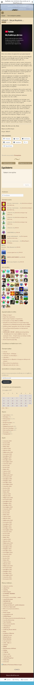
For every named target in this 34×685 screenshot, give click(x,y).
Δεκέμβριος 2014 (7, 524)
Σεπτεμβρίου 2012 (8, 575)
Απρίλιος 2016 (7, 494)
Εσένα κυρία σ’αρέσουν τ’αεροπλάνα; (13, 319)
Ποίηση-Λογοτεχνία (8, 426)
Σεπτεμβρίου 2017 (8, 461)
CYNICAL (5, 652)
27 (12, 405)
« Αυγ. (3, 408)
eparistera (5, 644)
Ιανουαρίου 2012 (7, 579)
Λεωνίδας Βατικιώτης (8, 620)
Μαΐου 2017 (6, 469)
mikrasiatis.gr (6, 627)
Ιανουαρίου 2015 (7, 522)
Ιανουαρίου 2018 (7, 454)
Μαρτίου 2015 (7, 518)
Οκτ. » (7, 408)
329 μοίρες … (6, 357)
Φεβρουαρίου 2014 (8, 543)
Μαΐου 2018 (6, 446)
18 (3, 403)
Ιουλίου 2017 (6, 465)
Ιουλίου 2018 (6, 443)
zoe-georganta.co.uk (8, 614)
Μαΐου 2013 (6, 560)
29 (21, 405)
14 (17, 401)
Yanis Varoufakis (7, 622)
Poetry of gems (6, 612)
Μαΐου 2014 (6, 537)
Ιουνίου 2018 (6, 444)
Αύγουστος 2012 (7, 577)
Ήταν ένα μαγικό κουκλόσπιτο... (11, 608)
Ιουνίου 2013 (6, 558)
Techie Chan (6, 660)
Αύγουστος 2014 (7, 531)
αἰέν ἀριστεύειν (7, 641)
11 (3, 401)
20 (12, 403)
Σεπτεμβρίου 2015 (8, 507)
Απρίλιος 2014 (7, 539)
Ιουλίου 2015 (6, 511)
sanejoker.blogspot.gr (8, 658)
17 (30, 401)
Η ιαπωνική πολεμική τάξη (10, 339)
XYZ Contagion (7, 591)
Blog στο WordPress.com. (12, 675)
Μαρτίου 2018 (7, 450)
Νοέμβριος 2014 (7, 526)
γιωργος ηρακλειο (11, 252)
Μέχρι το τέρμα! (7, 315)
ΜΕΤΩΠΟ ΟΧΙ (6, 601)
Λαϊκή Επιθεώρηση (8, 599)
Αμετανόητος (6, 415)
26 (8, 405)
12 (8, 401)
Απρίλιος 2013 (7, 562)
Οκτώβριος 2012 (7, 573)
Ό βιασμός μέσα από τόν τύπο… (11, 365)
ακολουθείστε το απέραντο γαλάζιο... (11, 369)
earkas (10, 22)
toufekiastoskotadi (7, 603)
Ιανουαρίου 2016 (7, 499)
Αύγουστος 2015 (7, 509)
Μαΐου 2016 (6, 492)
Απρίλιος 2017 (7, 471)
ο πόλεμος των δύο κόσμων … (10, 355)
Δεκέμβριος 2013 (7, 547)
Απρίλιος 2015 (7, 516)
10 (30, 398)
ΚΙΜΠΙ (5, 646)
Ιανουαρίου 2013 (7, 567)
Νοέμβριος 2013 (7, 548)
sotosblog (5, 590)
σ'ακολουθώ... (6, 382)
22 (21, 403)
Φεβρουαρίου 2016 (8, 497)
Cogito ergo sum (7, 656)
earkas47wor (6, 588)
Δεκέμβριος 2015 (7, 501)
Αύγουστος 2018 (7, 441)
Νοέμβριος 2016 (7, 480)
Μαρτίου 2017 (7, 473)
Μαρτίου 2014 (7, 541)
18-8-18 (17, 227)
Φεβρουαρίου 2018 (8, 452)
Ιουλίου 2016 (6, 488)
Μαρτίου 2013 (7, 564)
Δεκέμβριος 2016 (7, 478)
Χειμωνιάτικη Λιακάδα (9, 624)
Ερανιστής (6, 595)
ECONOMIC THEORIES (9, 593)
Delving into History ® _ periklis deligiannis (13, 605)
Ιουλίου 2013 (6, 556)
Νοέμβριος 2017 (7, 458)
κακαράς (5, 610)
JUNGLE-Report (7, 616)
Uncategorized (6, 434)
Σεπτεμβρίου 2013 (8, 552)
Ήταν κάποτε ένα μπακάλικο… (11, 363)
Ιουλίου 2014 (6, 533)
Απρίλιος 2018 (7, 448)
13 (12, 401)
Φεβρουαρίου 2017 (8, 475)
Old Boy (5, 650)
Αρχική (3, 15)
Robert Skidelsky (7, 639)
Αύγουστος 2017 (7, 463)
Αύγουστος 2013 (7, 554)
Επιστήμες (6, 417)
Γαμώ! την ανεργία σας (9, 317)
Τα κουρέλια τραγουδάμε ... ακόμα (12, 597)
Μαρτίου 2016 (7, 495)
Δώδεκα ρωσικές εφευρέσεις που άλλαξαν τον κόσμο (16, 326)
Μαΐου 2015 (6, 514)
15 (21, 401)
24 (30, 403)
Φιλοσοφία (6, 432)
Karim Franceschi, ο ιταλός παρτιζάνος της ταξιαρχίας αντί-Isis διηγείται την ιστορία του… (8, 163)
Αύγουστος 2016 (7, 486)
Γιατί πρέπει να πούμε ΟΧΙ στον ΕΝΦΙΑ (13, 320)
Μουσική (5, 424)
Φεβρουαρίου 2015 (8, 520)
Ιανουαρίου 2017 (7, 477)
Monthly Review (7, 637)
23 (25, 403)
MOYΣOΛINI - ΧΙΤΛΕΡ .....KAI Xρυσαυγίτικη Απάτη (16, 332)
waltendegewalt (7, 625)
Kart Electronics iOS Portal (9, 648)
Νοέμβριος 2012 (7, 571)
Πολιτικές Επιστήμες (8, 428)
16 (25, 401)
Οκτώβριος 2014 (7, 528)
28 (17, 405)
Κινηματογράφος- (7, 422)
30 (25, 405)
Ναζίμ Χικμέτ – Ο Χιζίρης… (10, 353)
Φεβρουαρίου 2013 (8, 565)
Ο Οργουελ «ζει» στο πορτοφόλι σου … (25, 163)
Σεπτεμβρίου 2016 (8, 484)
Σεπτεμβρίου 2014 (8, 530)
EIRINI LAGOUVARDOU (13, 257)
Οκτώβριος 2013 (7, 550)
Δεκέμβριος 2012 (7, 569)
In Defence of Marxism (8, 633)
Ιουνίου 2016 (6, 490)
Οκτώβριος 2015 (7, 505)
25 (3, 405)
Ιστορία (5, 420)
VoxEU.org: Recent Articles (9, 629)
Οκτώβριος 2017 (7, 460)
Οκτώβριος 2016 (7, 482)
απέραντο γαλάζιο (17, 6)
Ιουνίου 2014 (6, 535)
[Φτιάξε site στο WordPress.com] (17, 2)
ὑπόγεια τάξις (6, 654)
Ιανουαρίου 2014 (7, 545)
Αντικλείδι (6, 661)
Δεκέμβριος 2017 (7, 456)
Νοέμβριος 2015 (7, 503)
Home (4, 631)
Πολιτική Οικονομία (8, 430)
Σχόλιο (27, 185)
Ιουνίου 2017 (6, 467)
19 (8, 403)
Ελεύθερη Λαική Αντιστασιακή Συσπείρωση (14, 618)
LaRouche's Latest (7, 635)
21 (17, 403)
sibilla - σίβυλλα (7, 642)
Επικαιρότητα (17, 155)
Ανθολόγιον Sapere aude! (9, 607)
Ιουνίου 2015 (6, 513)
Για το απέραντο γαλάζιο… (14, 15)
